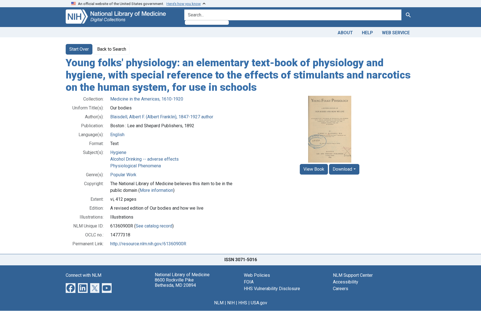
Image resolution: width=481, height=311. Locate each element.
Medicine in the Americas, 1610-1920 (146, 99)
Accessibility (345, 282)
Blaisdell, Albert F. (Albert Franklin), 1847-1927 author (161, 116)
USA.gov (259, 302)
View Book (313, 169)
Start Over (79, 49)
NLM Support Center (353, 275)
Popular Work (123, 174)
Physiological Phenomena (135, 165)
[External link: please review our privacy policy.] (70, 287)
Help (367, 32)
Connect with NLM (83, 275)
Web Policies (257, 275)
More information (156, 190)
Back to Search (111, 49)
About (345, 32)
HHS (242, 302)
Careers (340, 288)
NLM (219, 302)
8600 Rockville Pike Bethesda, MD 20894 (175, 282)
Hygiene (118, 152)
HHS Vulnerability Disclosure (272, 288)
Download (342, 169)
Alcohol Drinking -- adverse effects (144, 159)
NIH (231, 302)
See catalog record (154, 226)
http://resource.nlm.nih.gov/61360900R (148, 243)
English (117, 134)
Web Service (396, 32)
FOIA (249, 282)
